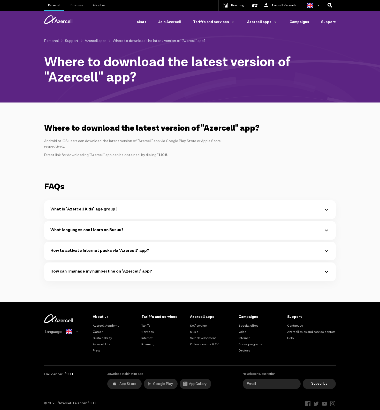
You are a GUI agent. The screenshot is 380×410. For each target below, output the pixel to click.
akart (141, 22)
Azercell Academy (106, 326)
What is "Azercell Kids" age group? (84, 209)
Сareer (98, 332)
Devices (244, 351)
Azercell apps (96, 41)
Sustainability (102, 338)
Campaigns (299, 22)
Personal (54, 5)
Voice (242, 332)
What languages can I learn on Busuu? (87, 230)
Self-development (203, 338)
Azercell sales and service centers (311, 332)
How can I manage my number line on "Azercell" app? (101, 271)
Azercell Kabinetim (285, 5)
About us (99, 5)
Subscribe (319, 383)
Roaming (148, 344)
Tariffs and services (159, 316)
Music (194, 332)
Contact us (295, 326)
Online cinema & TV (204, 344)
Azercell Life (101, 344)
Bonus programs (250, 344)
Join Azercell (169, 22)
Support (328, 22)
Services (147, 332)
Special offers (248, 326)
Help (290, 338)
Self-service (198, 326)
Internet (147, 338)
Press (96, 351)
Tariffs (145, 326)
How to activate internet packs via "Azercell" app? (99, 250)
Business (77, 5)
